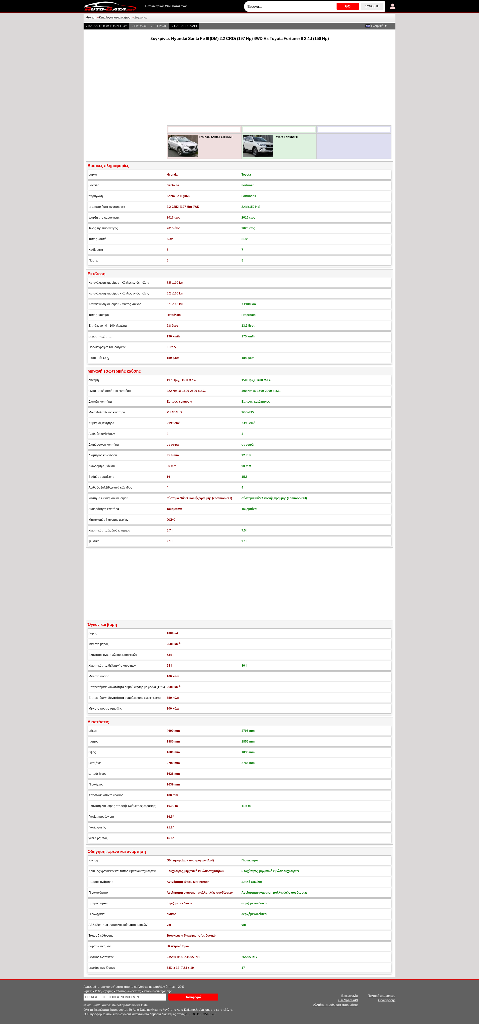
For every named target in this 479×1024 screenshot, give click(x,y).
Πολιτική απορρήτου (381, 996)
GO (348, 6)
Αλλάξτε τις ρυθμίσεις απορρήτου (335, 1005)
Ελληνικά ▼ (379, 26)
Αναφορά (193, 997)
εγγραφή (160, 26)
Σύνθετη (372, 6)
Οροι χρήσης (386, 1000)
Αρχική (91, 17)
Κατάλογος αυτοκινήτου (115, 17)
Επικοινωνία (349, 996)
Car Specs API (185, 26)
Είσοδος (140, 26)
